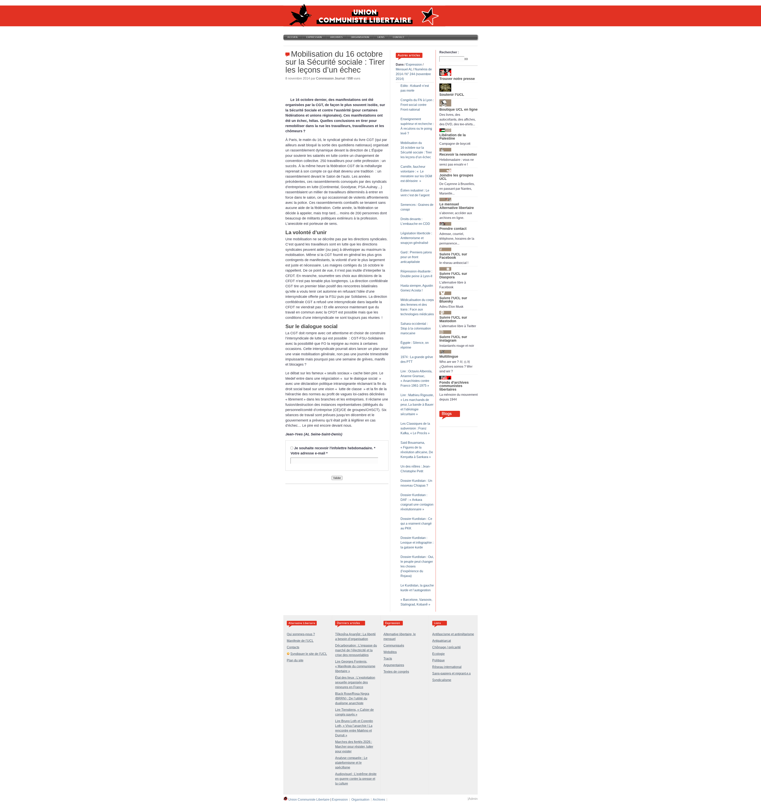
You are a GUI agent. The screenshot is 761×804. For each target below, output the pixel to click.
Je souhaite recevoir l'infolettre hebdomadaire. (334, 448)
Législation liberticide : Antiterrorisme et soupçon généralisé (416, 238)
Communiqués (393, 645)
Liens (381, 37)
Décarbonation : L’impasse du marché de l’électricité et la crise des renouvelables (356, 650)
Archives (336, 37)
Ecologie (438, 653)
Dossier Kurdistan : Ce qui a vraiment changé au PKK (416, 523)
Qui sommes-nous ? (301, 634)
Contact (398, 37)
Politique (438, 660)
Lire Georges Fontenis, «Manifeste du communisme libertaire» (355, 666)
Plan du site (295, 660)
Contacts (293, 647)
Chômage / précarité (446, 647)
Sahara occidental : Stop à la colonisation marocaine (416, 328)
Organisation (360, 37)
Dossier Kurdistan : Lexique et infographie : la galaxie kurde (417, 542)
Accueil (292, 37)
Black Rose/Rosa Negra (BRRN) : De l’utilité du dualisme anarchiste (352, 698)
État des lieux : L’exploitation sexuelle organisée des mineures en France (355, 682)
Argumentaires (393, 665)
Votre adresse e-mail (309, 453)
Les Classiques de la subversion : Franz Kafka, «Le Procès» (415, 428)
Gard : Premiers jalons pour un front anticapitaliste (416, 257)
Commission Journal (330, 78)
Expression (314, 37)
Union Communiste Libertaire (309, 799)
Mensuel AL (404, 69)
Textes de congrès (396, 671)
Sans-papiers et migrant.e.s (451, 673)
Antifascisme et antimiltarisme (453, 634)
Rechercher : (449, 52)
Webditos (390, 652)
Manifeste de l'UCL (300, 640)
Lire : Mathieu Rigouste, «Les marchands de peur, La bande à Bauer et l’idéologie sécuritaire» (417, 404)
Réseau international (447, 667)
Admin (473, 798)
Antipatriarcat (441, 640)
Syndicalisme (441, 680)
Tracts (387, 658)
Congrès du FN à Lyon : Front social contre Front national (417, 104)
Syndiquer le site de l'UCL (308, 653)
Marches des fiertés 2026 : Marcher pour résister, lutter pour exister (354, 746)
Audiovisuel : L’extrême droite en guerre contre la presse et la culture (356, 778)
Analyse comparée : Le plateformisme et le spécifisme (351, 762)
